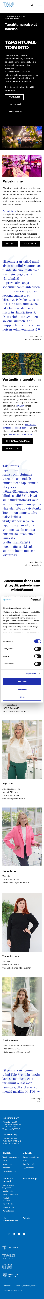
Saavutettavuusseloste (12, 1290)
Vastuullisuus (8, 1210)
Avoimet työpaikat (10, 1194)
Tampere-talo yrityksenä (8, 1186)
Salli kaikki (22, 681)
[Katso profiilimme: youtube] (19, 1234)
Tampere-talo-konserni (9, 1179)
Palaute (26, 1218)
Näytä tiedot (31, 674)
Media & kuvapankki (7, 1199)
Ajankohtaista (8, 1191)
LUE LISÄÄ (10, 244)
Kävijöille (6, 1153)
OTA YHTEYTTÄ (30, 244)
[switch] (37, 649)
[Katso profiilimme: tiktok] (24, 1234)
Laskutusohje (8, 1207)
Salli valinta (22, 689)
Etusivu (8, 16)
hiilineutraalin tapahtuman (21, 434)
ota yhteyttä (15, 104)
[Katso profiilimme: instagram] (9, 1234)
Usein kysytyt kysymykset (26, 1285)
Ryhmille (6, 1167)
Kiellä (22, 697)
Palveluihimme (9, 210)
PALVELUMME (14, 97)
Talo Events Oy (18, 16)
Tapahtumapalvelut (31, 1157)
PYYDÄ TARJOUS (15, 111)
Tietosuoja (6, 1285)
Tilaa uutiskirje (30, 1178)
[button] (32, 5)
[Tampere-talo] (9, 5)
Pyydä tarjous (28, 1167)
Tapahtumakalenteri (10, 1157)
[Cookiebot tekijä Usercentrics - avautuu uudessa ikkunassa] (31, 599)
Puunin (20, 405)
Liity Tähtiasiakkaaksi (10, 1219)
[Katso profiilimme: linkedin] (14, 1234)
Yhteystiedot (7, 1203)
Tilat (25, 1160)
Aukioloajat (7, 1164)
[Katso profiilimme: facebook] (4, 1234)
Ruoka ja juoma (9, 1171)
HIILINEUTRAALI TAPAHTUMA (17, 441)
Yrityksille (27, 1153)
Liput (4, 1160)
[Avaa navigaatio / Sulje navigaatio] (40, 5)
